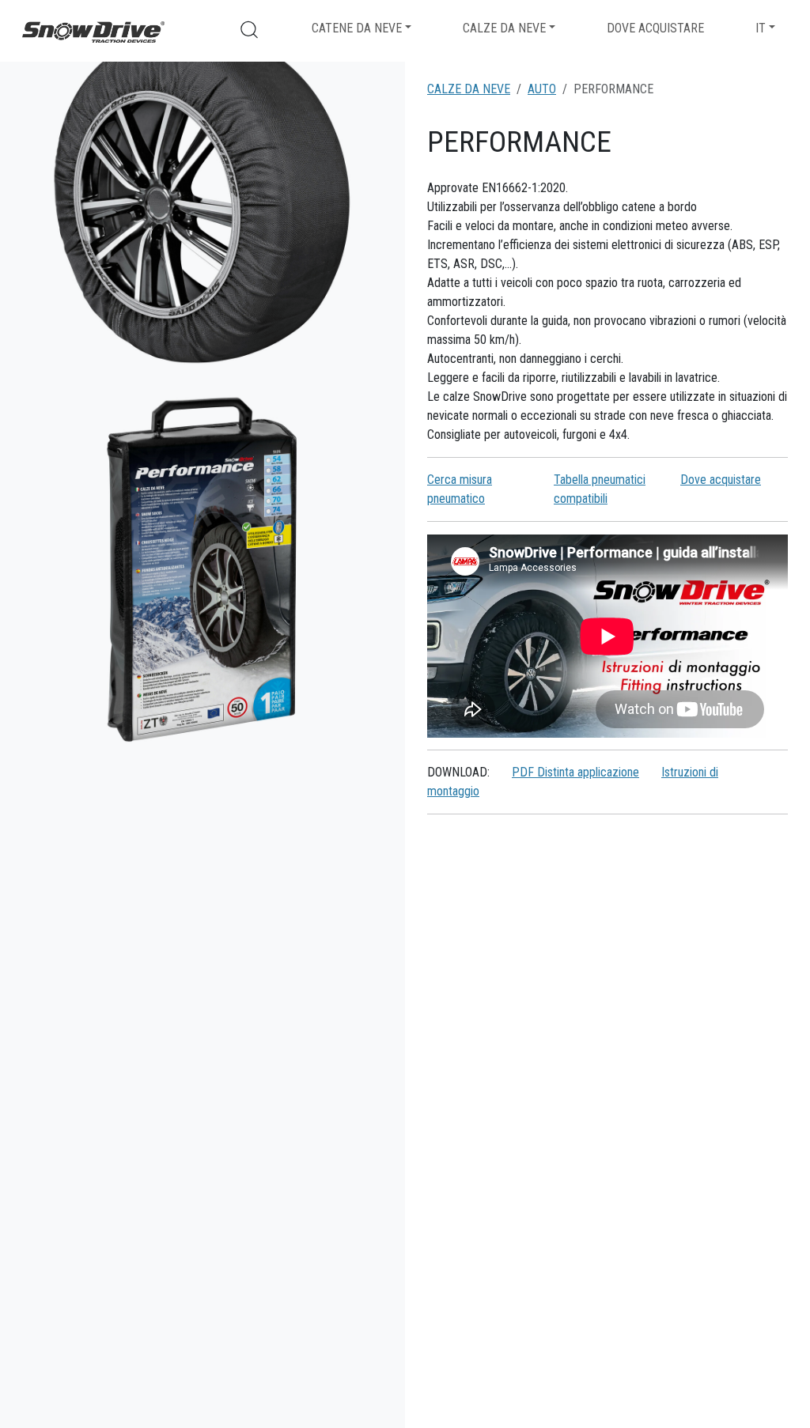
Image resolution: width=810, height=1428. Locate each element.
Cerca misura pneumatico (459, 489)
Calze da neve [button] (504, 28)
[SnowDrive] (93, 30)
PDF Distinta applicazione (575, 772)
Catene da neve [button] (357, 28)
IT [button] (760, 28)
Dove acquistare (655, 28)
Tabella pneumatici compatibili (599, 489)
